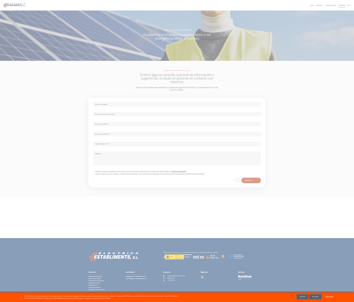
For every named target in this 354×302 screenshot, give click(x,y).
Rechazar (315, 296)
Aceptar (302, 296)
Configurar (329, 296)
